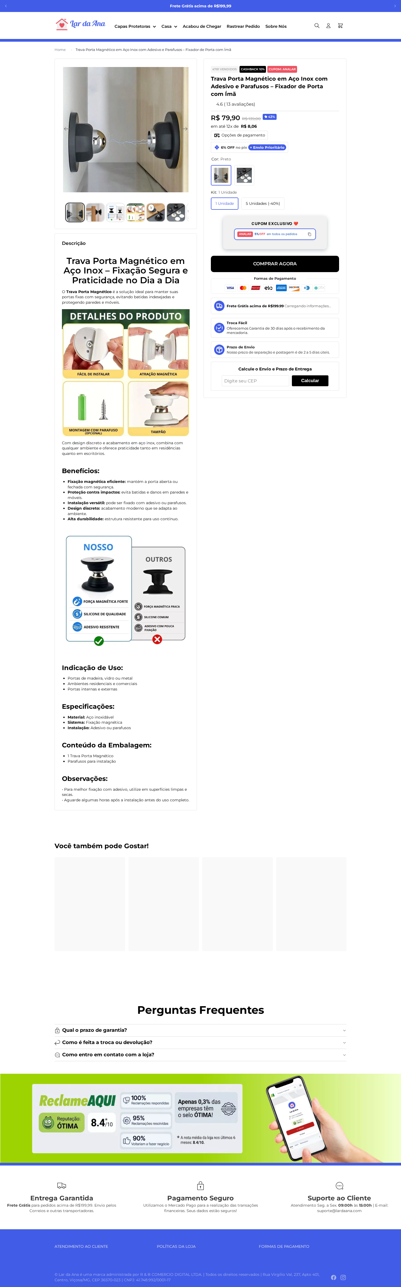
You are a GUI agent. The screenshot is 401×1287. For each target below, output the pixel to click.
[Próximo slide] (395, 6)
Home (60, 49)
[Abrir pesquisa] (317, 26)
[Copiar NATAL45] (310, 234)
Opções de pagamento (243, 135)
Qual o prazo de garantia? (94, 1030)
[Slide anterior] (6, 6)
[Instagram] (343, 1277)
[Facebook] (333, 1277)
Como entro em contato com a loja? (108, 1055)
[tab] (75, 212)
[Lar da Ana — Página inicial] (82, 25)
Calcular (310, 380)
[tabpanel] (200, 1118)
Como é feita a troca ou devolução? (107, 1042)
